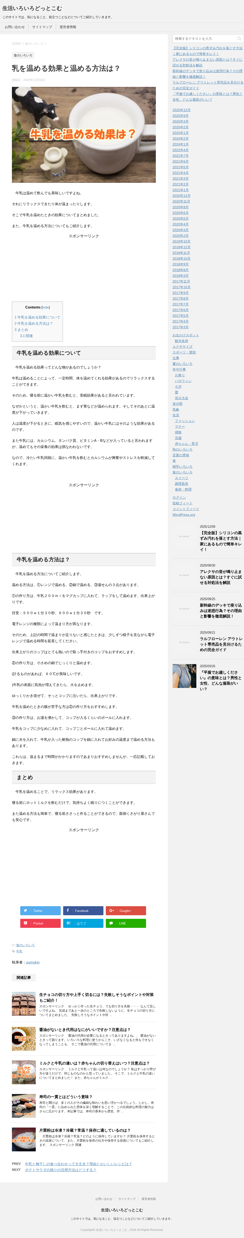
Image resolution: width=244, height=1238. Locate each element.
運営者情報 (68, 27)
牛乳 (19, 951)
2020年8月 (181, 207)
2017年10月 (182, 287)
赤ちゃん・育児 (186, 444)
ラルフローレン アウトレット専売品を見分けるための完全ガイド (221, 644)
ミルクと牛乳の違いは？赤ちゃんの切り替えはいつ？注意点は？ (94, 1063)
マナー (180, 426)
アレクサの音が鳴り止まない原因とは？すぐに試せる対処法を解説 (221, 577)
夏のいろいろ (183, 364)
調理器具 (181, 484)
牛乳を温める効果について (37, 317)
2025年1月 (181, 133)
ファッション (185, 421)
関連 (26, 336)
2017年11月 (181, 281)
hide (45, 307)
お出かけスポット (186, 335)
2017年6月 (181, 310)
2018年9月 (181, 264)
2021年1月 (181, 190)
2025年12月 (182, 110)
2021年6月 (181, 161)
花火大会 (181, 398)
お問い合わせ (15, 27)
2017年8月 (181, 298)
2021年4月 (181, 173)
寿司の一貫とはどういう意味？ (66, 1097)
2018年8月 (181, 270)
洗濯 (178, 438)
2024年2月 (181, 138)
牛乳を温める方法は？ (34, 323)
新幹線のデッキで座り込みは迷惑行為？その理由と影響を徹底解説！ (221, 610)
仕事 (176, 358)
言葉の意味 (181, 455)
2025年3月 (181, 121)
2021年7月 (181, 156)
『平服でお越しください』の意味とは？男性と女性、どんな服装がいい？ (221, 680)
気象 (176, 409)
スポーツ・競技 (184, 352)
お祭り (180, 375)
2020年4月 (181, 224)
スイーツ (181, 478)
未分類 (178, 404)
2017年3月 (181, 327)
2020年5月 (181, 218)
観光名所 (181, 341)
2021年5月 (181, 167)
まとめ (21, 330)
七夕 (178, 386)
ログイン (179, 497)
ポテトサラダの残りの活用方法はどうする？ (61, 1170)
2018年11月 (181, 253)
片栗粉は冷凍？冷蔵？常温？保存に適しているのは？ (85, 1130)
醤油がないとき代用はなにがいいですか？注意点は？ (85, 1030)
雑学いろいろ (183, 466)
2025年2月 (181, 127)
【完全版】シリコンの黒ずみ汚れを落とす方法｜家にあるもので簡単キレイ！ (221, 541)
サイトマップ (42, 27)
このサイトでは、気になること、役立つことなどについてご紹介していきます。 (122, 1218)
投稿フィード (183, 503)
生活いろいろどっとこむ (32, 8)
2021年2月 (181, 184)
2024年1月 (181, 144)
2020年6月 (181, 213)
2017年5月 (181, 316)
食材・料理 (183, 489)
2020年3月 (181, 230)
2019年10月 (182, 241)
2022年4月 (181, 150)
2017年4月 (181, 321)
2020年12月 (182, 196)
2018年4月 (181, 276)
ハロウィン (183, 381)
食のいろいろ (25, 945)
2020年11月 (181, 201)
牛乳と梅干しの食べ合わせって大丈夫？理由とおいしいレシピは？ (78, 1164)
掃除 (178, 432)
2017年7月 (181, 304)
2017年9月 (181, 293)
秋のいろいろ (183, 449)
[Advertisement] (84, 268)
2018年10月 (182, 258)
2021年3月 (181, 178)
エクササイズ (183, 346)
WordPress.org (184, 515)
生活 (176, 415)
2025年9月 (181, 116)
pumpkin (33, 962)
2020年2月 (181, 236)
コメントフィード (186, 509)
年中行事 (179, 369)
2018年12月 (182, 247)
